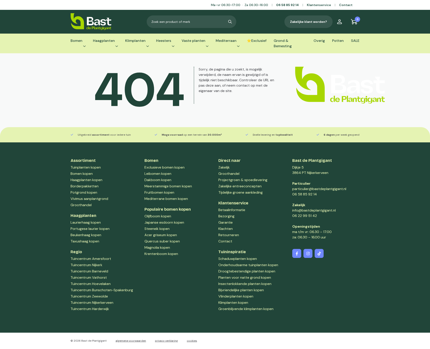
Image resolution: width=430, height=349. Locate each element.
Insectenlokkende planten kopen (244, 283)
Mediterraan (226, 40)
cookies (192, 341)
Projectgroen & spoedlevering (242, 180)
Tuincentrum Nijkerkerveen (92, 302)
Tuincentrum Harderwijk (90, 308)
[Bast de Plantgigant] (91, 21)
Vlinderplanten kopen (235, 296)
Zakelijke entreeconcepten (240, 186)
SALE (355, 40)
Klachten (225, 228)
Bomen (76, 40)
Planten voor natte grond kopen (244, 277)
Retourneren (228, 235)
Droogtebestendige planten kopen (246, 271)
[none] (230, 21)
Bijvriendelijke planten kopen (241, 290)
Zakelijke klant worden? (308, 22)
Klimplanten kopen (233, 302)
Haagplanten (104, 40)
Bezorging (226, 216)
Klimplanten (135, 40)
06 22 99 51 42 (304, 215)
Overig (319, 40)
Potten (338, 40)
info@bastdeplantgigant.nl (314, 210)
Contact (346, 5)
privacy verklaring (166, 341)
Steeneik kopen (157, 228)
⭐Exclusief (257, 40)
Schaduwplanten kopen (237, 258)
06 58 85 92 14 (287, 5)
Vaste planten (193, 40)
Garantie (225, 222)
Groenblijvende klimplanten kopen (245, 308)
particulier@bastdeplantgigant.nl (319, 188)
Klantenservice (319, 5)
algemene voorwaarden (131, 341)
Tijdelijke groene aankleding (240, 192)
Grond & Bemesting (283, 43)
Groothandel (228, 173)
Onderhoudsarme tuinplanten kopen (248, 265)
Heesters (163, 40)
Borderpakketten (85, 186)
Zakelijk (224, 167)
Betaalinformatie (231, 210)
